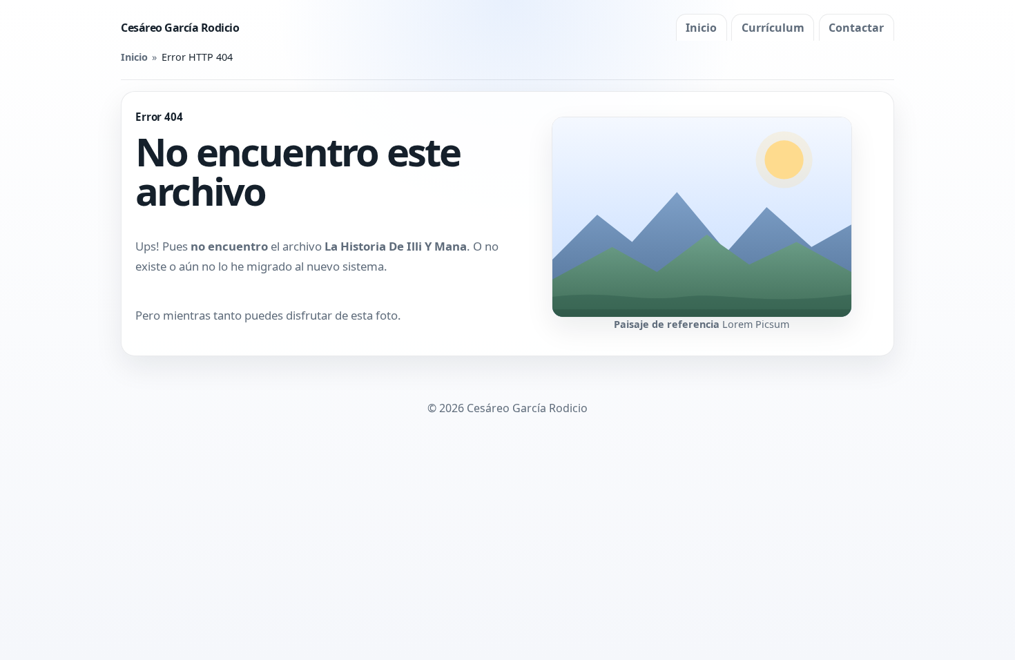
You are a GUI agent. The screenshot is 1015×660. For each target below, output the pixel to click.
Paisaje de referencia (666, 324)
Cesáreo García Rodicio (180, 27)
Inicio (701, 27)
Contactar (856, 27)
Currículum (773, 27)
